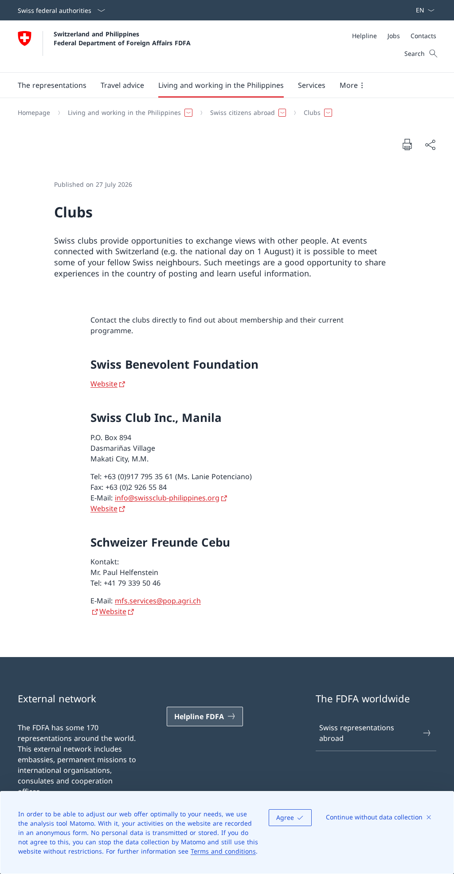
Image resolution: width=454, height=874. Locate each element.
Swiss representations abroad (356, 733)
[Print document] (407, 144)
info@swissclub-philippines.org (167, 498)
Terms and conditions (223, 851)
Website (103, 384)
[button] (52, 85)
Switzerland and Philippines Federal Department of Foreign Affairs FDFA (122, 38)
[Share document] (430, 144)
